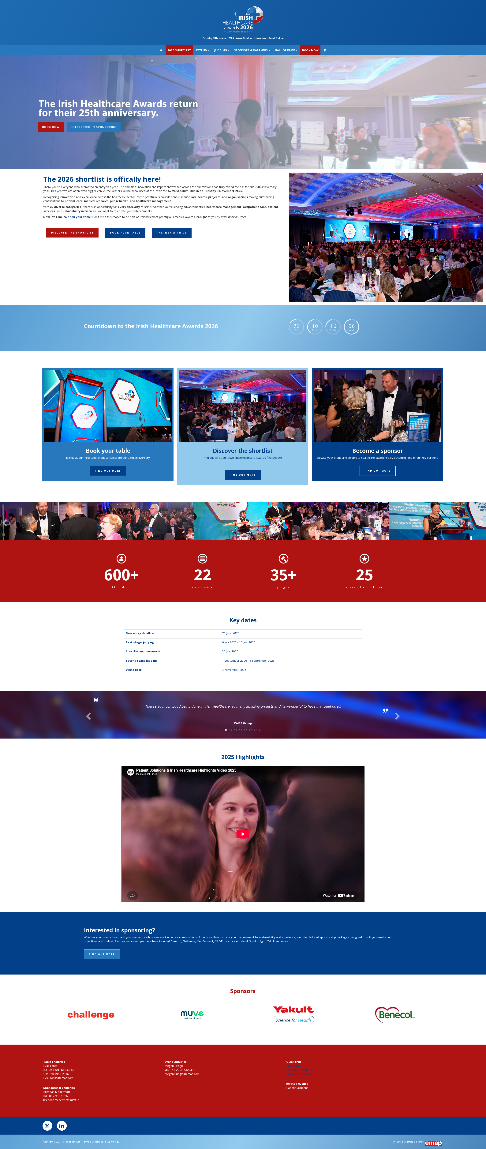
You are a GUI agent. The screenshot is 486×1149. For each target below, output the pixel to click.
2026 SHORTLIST (179, 5)
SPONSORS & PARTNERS (251, 5)
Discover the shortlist (300, 1070)
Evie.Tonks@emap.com (58, 1078)
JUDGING (221, 5)
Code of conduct (71, 1141)
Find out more (108, 470)
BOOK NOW (310, 5)
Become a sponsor (298, 1074)
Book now (292, 1066)
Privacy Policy (112, 1141)
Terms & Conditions (92, 1141)
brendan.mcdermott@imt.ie (61, 1100)
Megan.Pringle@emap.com (182, 1074)
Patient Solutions (297, 1088)
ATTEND (201, 5)
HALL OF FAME (285, 5)
